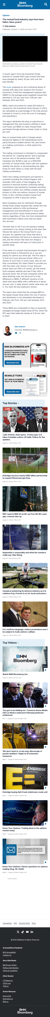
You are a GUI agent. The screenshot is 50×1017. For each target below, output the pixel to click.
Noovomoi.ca (8, 999)
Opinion (6, 15)
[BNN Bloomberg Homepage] (25, 4)
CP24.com (7, 983)
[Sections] (4, 4)
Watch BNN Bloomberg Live (15, 674)
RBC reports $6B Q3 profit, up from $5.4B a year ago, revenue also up (25, 515)
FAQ (15, 923)
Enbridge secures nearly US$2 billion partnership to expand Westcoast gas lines (25, 476)
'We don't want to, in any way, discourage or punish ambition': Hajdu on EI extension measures (22, 753)
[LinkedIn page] (32, 931)
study (8, 87)
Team (34, 923)
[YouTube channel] (27, 931)
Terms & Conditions (10, 971)
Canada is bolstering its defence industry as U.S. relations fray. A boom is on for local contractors (25, 592)
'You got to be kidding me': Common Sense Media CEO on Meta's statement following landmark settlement (25, 712)
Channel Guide (24, 923)
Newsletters (7, 923)
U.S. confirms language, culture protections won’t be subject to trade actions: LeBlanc (25, 630)
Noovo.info (7, 996)
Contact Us (7, 955)
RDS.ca (5, 1002)
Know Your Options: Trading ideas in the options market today (25, 829)
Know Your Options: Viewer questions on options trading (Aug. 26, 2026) (25, 867)
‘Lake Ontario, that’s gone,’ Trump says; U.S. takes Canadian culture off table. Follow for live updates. (24, 437)
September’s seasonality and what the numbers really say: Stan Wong (24, 553)
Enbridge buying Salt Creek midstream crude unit (25, 792)
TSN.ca (5, 986)
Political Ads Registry (11, 968)
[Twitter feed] (18, 931)
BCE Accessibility (9, 952)
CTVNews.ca (8, 980)
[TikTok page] (22, 931)
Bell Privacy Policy (10, 965)
